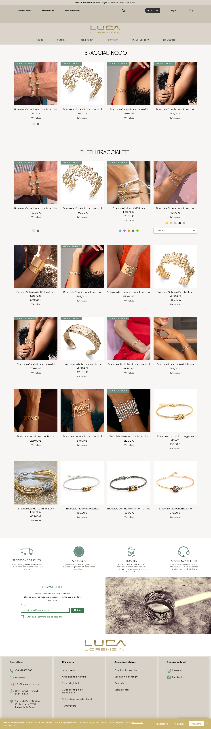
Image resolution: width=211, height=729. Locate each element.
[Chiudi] (207, 724)
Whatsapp (20, 677)
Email (24, 605)
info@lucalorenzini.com (27, 684)
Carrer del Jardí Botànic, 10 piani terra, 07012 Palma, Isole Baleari (28, 704)
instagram (177, 670)
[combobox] (175, 231)
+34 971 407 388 (23, 670)
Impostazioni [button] (162, 723)
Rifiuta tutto (179, 723)
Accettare (196, 723)
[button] (191, 10)
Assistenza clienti (23, 10)
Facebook (177, 677)
